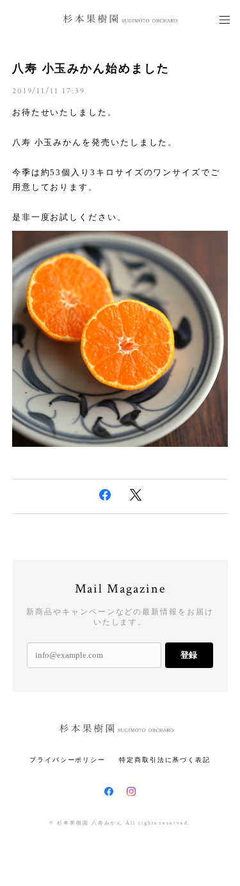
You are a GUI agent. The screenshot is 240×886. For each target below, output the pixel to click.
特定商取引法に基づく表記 (165, 759)
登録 (188, 655)
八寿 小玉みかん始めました (91, 68)
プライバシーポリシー (67, 759)
